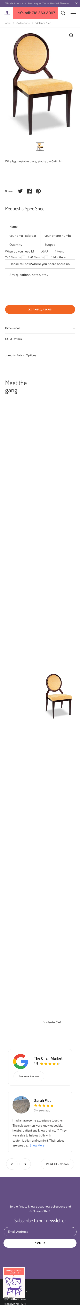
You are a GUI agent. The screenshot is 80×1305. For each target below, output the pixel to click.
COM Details (13, 339)
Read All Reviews (57, 1164)
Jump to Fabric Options (20, 355)
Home (7, 23)
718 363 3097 (43, 12)
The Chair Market (48, 1058)
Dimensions (12, 328)
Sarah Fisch (44, 1100)
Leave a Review (29, 1076)
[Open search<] (63, 13)
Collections (23, 23)
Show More (37, 1145)
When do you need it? (19, 251)
